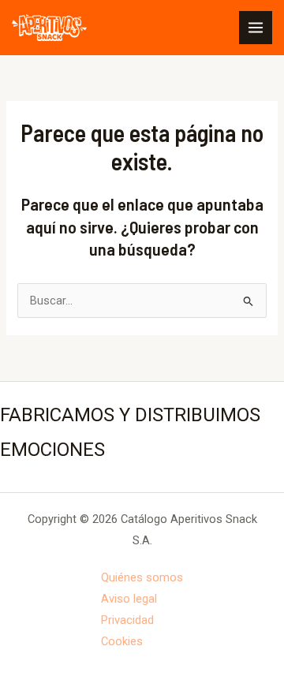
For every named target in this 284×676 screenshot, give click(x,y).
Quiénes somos (142, 577)
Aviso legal (129, 599)
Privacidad (127, 620)
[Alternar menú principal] (255, 27)
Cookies (122, 641)
